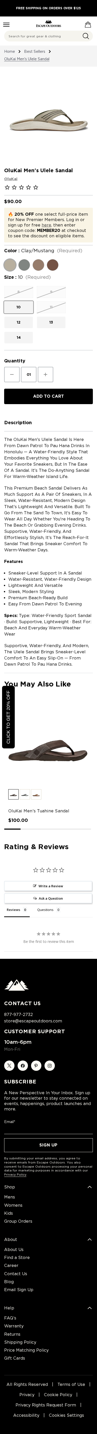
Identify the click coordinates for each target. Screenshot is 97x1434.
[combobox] (48, 36)
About (10, 1239)
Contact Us (15, 1273)
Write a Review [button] (51, 886)
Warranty (14, 1326)
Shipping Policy (20, 1342)
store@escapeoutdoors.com (33, 1021)
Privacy (26, 1394)
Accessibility (26, 1415)
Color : (43, 250)
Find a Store (17, 1257)
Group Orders (18, 1221)
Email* (9, 1122)
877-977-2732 (18, 1014)
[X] (9, 1066)
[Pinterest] (36, 1066)
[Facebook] (23, 1066)
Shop (9, 1187)
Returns (12, 1334)
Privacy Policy (15, 1174)
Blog (9, 1281)
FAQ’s (10, 1318)
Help (9, 1308)
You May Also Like (37, 684)
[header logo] (48, 23)
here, (47, 225)
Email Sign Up (18, 1289)
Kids (8, 1213)
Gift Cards (14, 1358)
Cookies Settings (66, 1415)
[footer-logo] (16, 989)
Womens (13, 1205)
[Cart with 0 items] (88, 23)
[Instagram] (49, 1066)
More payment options (48, 410)
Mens (9, 1197)
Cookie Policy (58, 1394)
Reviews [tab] (13, 909)
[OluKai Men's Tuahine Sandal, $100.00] (48, 742)
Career (11, 1265)
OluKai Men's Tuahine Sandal (38, 811)
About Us (14, 1249)
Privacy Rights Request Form (46, 1405)
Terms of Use (71, 1384)
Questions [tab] (45, 909)
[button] (13, 794)
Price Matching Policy (26, 1350)
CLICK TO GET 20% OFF (8, 717)
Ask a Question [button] (51, 898)
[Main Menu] (6, 24)
